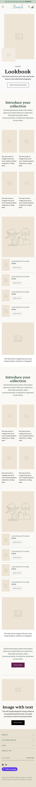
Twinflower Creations (19, 777)
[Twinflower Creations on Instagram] (6, 765)
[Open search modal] (29, 7)
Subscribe (30, 758)
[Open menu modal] (3, 7)
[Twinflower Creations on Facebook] (3, 765)
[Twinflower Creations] (18, 6)
